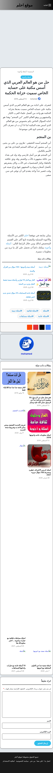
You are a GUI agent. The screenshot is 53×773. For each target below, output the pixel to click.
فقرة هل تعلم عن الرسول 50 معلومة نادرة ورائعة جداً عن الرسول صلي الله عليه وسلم (40, 399)
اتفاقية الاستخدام (9, 761)
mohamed (33, 99)
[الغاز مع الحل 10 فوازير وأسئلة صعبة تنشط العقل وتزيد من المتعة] (44, 282)
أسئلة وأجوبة (21, 72)
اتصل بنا (47, 761)
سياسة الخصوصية (22, 761)
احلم (26, 235)
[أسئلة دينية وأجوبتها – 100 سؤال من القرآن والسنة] (44, 269)
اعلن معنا (40, 761)
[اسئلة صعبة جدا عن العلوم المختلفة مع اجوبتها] (39, 656)
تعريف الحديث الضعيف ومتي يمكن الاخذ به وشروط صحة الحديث (14, 427)
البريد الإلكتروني (45, 732)
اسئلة (45, 310)
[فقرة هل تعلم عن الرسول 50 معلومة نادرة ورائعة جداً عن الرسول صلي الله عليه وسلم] (39, 383)
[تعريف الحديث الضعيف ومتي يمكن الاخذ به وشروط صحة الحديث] (13, 415)
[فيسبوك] (48, 327)
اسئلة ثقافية (32, 310)
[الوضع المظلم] (36, 6)
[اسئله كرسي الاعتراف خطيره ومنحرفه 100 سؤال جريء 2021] (39, 455)
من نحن (32, 761)
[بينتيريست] (35, 327)
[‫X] (42, 327)
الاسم (49, 721)
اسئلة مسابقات (25, 316)
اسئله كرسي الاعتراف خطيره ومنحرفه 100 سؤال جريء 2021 (40, 472)
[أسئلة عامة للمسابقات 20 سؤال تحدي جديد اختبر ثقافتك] (44, 295)
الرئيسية (31, 72)
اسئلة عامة (43, 316)
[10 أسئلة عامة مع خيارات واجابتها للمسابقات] (13, 656)
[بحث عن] (40, 6)
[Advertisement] (26, 38)
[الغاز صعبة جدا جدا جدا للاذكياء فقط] (13, 378)
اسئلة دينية (16, 310)
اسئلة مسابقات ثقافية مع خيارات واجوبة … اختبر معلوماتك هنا (16, 640)
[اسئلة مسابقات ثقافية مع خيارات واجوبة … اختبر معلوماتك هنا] (13, 540)
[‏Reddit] (29, 327)
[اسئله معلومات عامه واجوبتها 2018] (39, 420)
